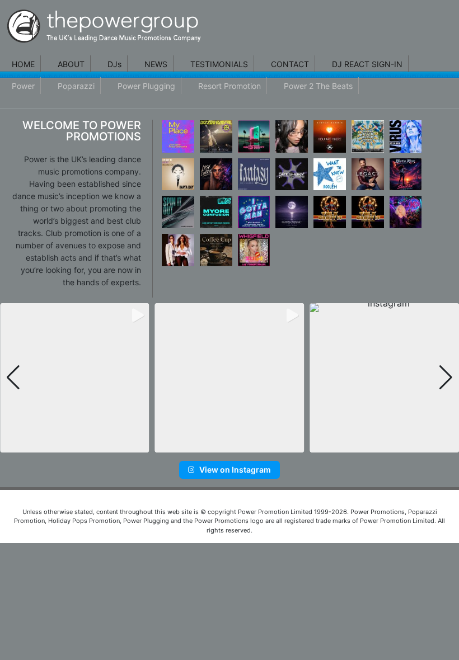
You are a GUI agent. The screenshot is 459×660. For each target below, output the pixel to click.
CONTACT (290, 64)
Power (23, 86)
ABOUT (71, 64)
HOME (23, 64)
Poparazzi (76, 86)
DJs (114, 64)
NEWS (155, 64)
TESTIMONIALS (219, 64)
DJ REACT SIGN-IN (367, 64)
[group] (74, 377)
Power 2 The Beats (318, 86)
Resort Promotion (229, 86)
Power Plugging (146, 86)
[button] (212, 444)
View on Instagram (235, 469)
